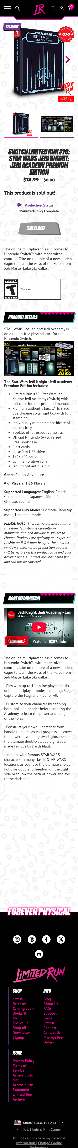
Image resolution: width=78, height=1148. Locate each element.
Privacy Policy (24, 1060)
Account (61, 8)
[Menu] (7, 8)
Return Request (49, 1025)
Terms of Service (19, 1068)
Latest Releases (20, 1001)
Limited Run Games (39, 9)
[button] (10, 59)
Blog (47, 998)
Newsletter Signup (21, 1035)
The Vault (20, 1022)
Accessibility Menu (23, 1077)
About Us (50, 1003)
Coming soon (23, 1008)
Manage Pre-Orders (53, 1040)
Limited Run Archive (22, 1097)
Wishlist (53, 8)
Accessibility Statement (23, 1087)
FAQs (47, 1008)
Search (17, 8)
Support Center (50, 1015)
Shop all (19, 1027)
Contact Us (52, 1032)
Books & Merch (20, 1015)
